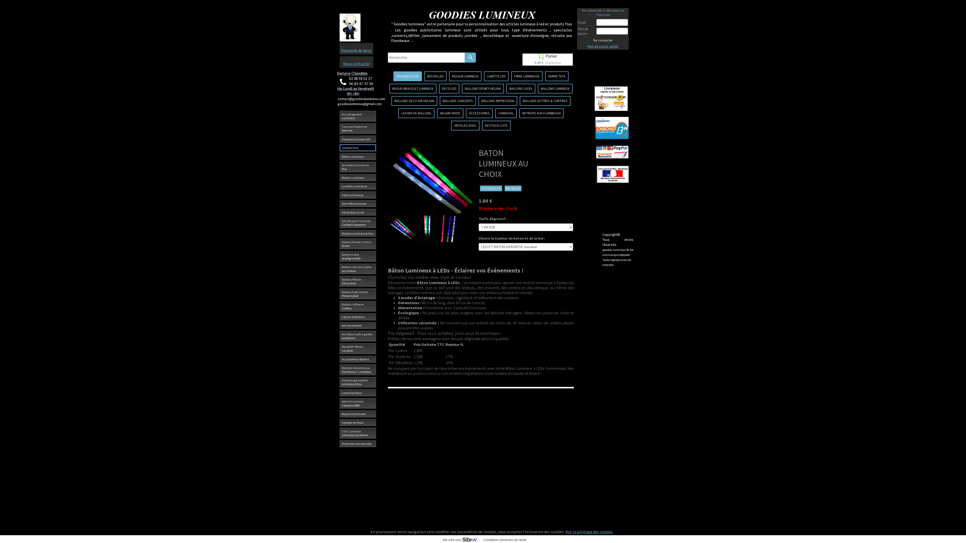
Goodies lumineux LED (356, 139)
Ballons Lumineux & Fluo (357, 233)
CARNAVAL (506, 113)
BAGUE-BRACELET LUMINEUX (412, 88)
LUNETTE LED (496, 76)
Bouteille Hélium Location (352, 348)
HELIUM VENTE (450, 113)
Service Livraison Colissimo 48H (353, 403)
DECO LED (449, 88)
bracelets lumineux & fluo (355, 167)
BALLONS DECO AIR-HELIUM (414, 101)
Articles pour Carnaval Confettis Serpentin (356, 223)
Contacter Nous (352, 393)
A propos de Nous (352, 422)
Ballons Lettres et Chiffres (353, 306)
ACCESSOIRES (479, 113)
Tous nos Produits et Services (354, 128)
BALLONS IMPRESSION (497, 101)
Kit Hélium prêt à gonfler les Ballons (357, 336)
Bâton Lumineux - (353, 156)
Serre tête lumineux (354, 203)
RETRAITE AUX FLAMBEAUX (541, 113)
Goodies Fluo (350, 148)
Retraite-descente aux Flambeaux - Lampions (356, 370)
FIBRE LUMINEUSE (527, 76)
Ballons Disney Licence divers (356, 244)
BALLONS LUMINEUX (555, 88)
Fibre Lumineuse (352, 195)
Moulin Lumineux (353, 177)
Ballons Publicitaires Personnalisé (355, 294)
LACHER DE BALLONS (416, 113)
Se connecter (603, 40)
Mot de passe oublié (603, 46)
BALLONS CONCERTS (458, 101)
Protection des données (357, 443)
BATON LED (435, 76)
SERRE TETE (557, 76)
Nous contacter (356, 63)
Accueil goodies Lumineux (352, 116)
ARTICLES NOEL (465, 125)
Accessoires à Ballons (355, 359)
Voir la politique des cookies (589, 531)
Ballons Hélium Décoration (351, 281)
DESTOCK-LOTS (496, 125)
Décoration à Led (353, 212)
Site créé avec (452, 540)
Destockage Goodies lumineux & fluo (355, 382)
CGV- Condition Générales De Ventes (355, 433)
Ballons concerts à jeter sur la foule (357, 269)
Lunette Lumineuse (354, 186)
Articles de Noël (351, 325)
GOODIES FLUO (407, 76)
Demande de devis (356, 50)
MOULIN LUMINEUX (465, 76)
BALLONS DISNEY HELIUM (483, 88)
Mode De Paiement (354, 414)
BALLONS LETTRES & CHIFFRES (545, 101)
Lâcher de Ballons (353, 317)
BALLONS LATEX (520, 88)
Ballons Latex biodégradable (351, 256)
